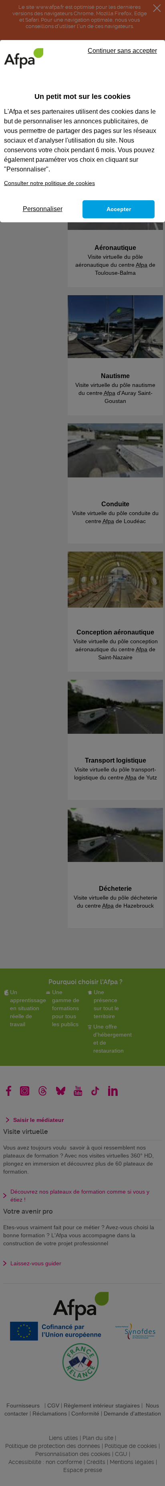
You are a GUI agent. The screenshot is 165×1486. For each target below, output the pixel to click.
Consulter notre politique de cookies (49, 183)
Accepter (119, 209)
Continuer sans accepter (122, 50)
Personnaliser (42, 208)
